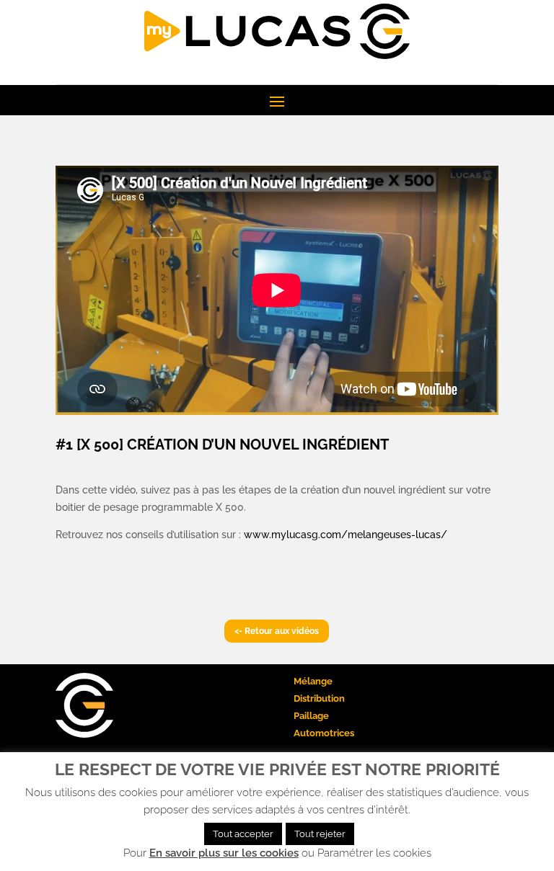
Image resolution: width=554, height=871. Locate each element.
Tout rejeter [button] (320, 833)
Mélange (313, 681)
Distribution (319, 698)
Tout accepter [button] (243, 833)
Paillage (311, 715)
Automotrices (324, 733)
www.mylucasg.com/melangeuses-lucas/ (345, 534)
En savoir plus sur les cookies (224, 853)
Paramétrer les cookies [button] (374, 853)
